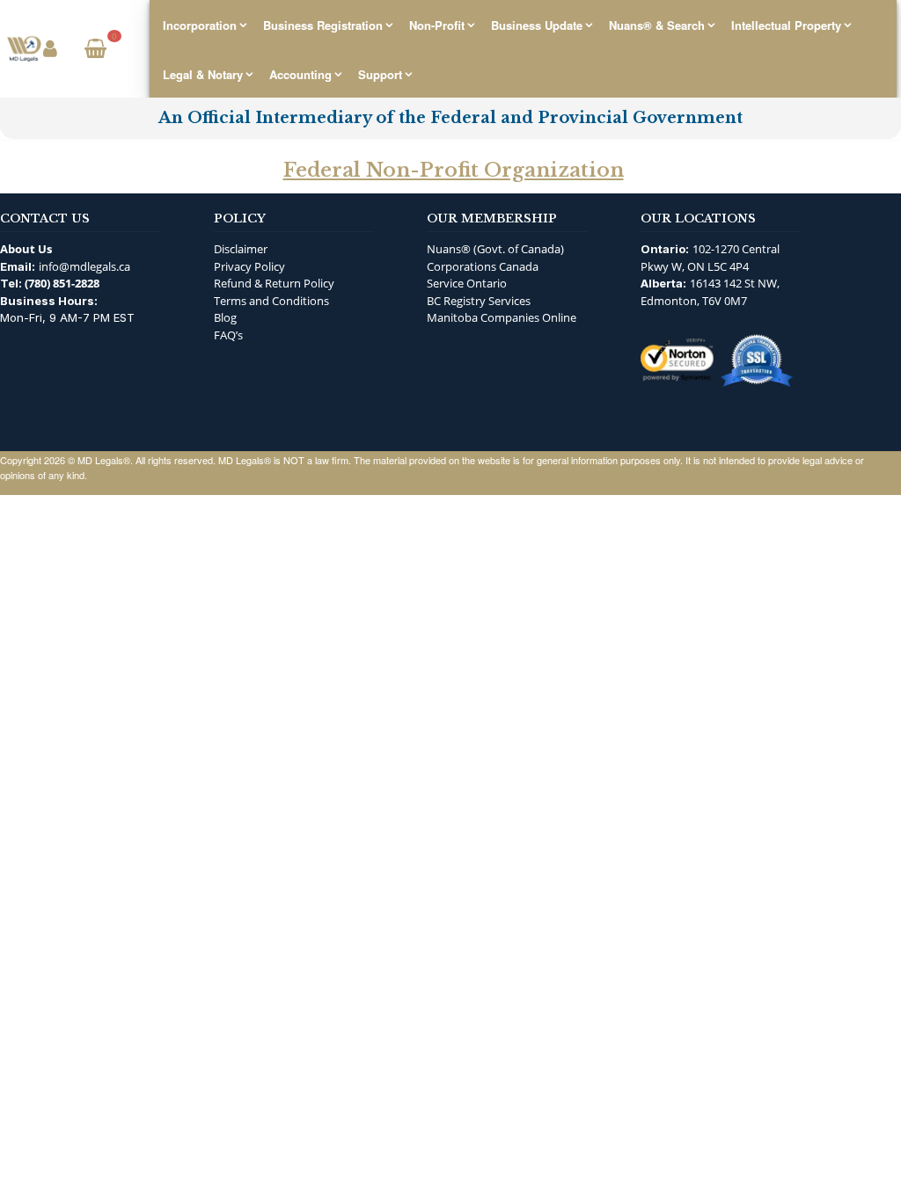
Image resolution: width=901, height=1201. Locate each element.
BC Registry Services (479, 301)
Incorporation (200, 25)
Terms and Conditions (271, 301)
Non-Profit (437, 25)
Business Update (536, 25)
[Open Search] (130, 49)
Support (380, 74)
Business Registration (323, 25)
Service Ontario (467, 283)
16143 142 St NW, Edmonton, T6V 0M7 (710, 292)
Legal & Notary (203, 74)
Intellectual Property (786, 25)
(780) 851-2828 (62, 283)
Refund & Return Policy (274, 283)
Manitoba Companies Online (501, 317)
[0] (93, 50)
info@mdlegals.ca (84, 266)
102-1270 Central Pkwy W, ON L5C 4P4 (710, 257)
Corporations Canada (482, 266)
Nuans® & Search (657, 25)
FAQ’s (228, 335)
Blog (225, 317)
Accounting (300, 74)
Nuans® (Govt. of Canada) (495, 249)
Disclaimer (240, 249)
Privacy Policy (249, 266)
